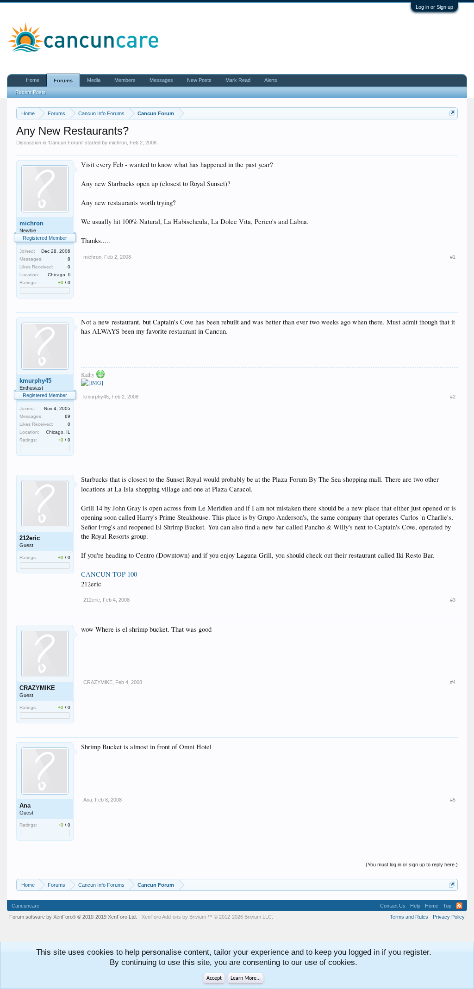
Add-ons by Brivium (207, 917)
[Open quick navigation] (452, 113)
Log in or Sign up (434, 7)
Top (447, 905)
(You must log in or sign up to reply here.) (412, 864)
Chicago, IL (58, 432)
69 (67, 416)
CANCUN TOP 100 (109, 574)
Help (415, 905)
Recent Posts (30, 92)
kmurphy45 (35, 380)
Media (93, 80)
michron (118, 142)
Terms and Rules (409, 917)
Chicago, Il (59, 274)
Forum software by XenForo (73, 917)
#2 (452, 396)
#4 (452, 682)
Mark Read (237, 80)
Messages (161, 80)
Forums (63, 80)
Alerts (270, 80)
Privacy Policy (449, 917)
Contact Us (392, 905)
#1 (452, 257)
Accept (214, 978)
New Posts (199, 80)
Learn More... (246, 978)
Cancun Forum (65, 142)
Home (32, 80)
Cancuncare (25, 905)
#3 (452, 600)
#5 (452, 799)
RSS (459, 905)
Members (125, 80)
